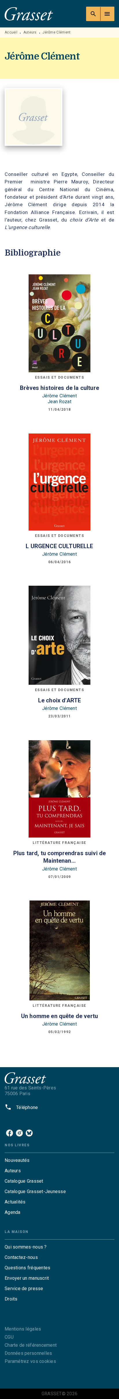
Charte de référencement (31, 1345)
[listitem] (9, 1133)
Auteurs (30, 32)
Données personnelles (28, 1353)
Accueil (11, 32)
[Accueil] (29, 13)
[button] (59, 1160)
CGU (9, 1337)
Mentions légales (23, 1329)
